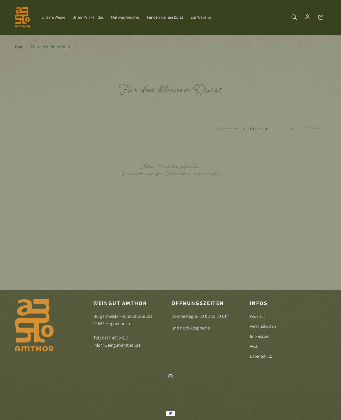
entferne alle (206, 174)
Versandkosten (263, 326)
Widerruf (257, 316)
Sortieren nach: (227, 128)
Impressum (259, 336)
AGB (253, 346)
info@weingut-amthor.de (117, 345)
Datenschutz (261, 356)
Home (20, 46)
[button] (294, 17)
